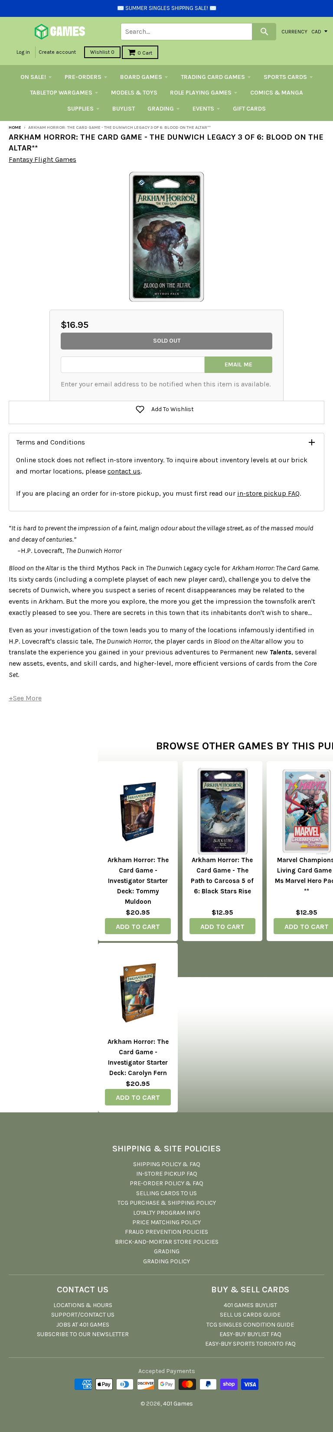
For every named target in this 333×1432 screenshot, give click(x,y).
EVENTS (203, 108)
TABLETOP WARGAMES (61, 92)
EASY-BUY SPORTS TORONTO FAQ (250, 1343)
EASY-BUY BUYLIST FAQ (250, 1334)
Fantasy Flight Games (42, 159)
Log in (23, 52)
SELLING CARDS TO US (166, 1193)
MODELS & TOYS (134, 92)
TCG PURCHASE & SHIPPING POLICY (167, 1202)
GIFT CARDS (249, 108)
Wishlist (102, 52)
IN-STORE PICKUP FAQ (166, 1173)
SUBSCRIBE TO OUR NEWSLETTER (83, 1334)
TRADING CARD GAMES (213, 77)
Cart (144, 53)
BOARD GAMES (141, 77)
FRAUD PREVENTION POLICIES (166, 1232)
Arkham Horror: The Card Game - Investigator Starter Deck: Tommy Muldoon (138, 881)
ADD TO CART (138, 926)
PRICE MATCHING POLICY (166, 1222)
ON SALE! (33, 77)
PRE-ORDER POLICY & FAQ (166, 1183)
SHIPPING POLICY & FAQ (166, 1164)
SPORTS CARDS (285, 77)
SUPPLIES (80, 108)
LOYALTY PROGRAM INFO (166, 1212)
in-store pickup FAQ (268, 493)
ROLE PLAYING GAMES (201, 92)
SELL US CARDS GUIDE (250, 1314)
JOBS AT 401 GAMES (82, 1324)
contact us (124, 471)
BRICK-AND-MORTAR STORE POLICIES (167, 1242)
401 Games (178, 1403)
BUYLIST (123, 108)
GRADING (160, 108)
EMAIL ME (238, 364)
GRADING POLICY (166, 1261)
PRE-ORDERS (83, 77)
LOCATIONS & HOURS (82, 1305)
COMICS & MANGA (276, 92)
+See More (25, 698)
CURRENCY (294, 31)
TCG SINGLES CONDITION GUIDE (250, 1324)
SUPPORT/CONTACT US (82, 1314)
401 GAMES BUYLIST (250, 1305)
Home (15, 127)
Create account (57, 52)
